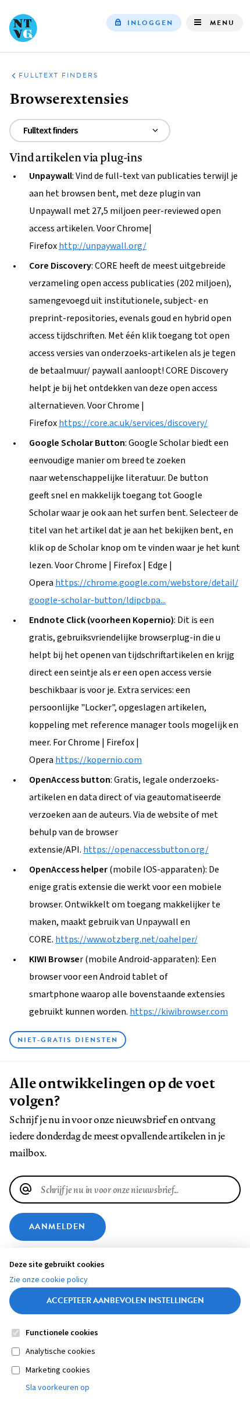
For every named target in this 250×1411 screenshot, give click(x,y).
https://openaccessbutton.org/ (146, 849)
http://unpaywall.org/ (103, 246)
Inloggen (150, 22)
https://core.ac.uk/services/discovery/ (133, 423)
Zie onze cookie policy (48, 1280)
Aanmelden (57, 1226)
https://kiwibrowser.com (179, 1011)
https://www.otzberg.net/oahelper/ (126, 939)
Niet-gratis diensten (67, 1040)
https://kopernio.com (98, 760)
